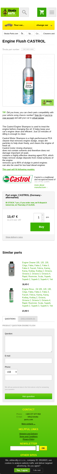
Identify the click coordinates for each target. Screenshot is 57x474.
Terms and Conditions (28, 436)
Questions (10, 319)
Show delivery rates (14, 237)
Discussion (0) (28, 319)
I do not (36, 470)
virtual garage (38, 118)
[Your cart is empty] (41, 12)
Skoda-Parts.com (10, 12)
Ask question (28, 396)
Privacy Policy (28, 439)
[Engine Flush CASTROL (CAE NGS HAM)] (28, 80)
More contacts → (28, 424)
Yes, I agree (22, 470)
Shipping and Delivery (28, 434)
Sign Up (38, 115)
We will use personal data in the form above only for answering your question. (27, 392)
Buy (41, 226)
